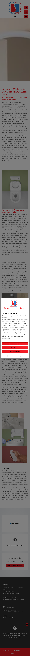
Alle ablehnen (15, 347)
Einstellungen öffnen (15, 344)
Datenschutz (11, 356)
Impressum (19, 356)
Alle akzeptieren (15, 351)
